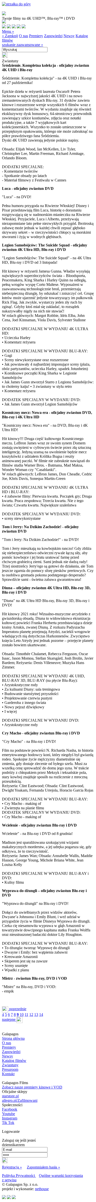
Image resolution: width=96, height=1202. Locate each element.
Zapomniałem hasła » (43, 1167)
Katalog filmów (14, 1060)
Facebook (9, 1109)
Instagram (9, 1118)
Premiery (36, 36)
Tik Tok (8, 1123)
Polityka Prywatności (19, 1175)
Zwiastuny (10, 1065)
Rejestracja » (12, 1167)
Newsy (69, 36)
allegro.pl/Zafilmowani (19, 1100)
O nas (23, 36)
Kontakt (8, 1074)
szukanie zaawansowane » (22, 45)
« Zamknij (10, 36)
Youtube (8, 1114)
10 (22, 1014)
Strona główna (13, 1038)
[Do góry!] (16, 4)
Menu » (8, 31)
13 (36, 1014)
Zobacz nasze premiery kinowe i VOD (32, 1087)
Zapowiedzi (53, 36)
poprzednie (17, 1009)
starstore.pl (10, 1096)
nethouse (42, 1189)
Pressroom (10, 1069)
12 (31, 1014)
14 (41, 1014)
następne (9, 1019)
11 (26, 1014)
